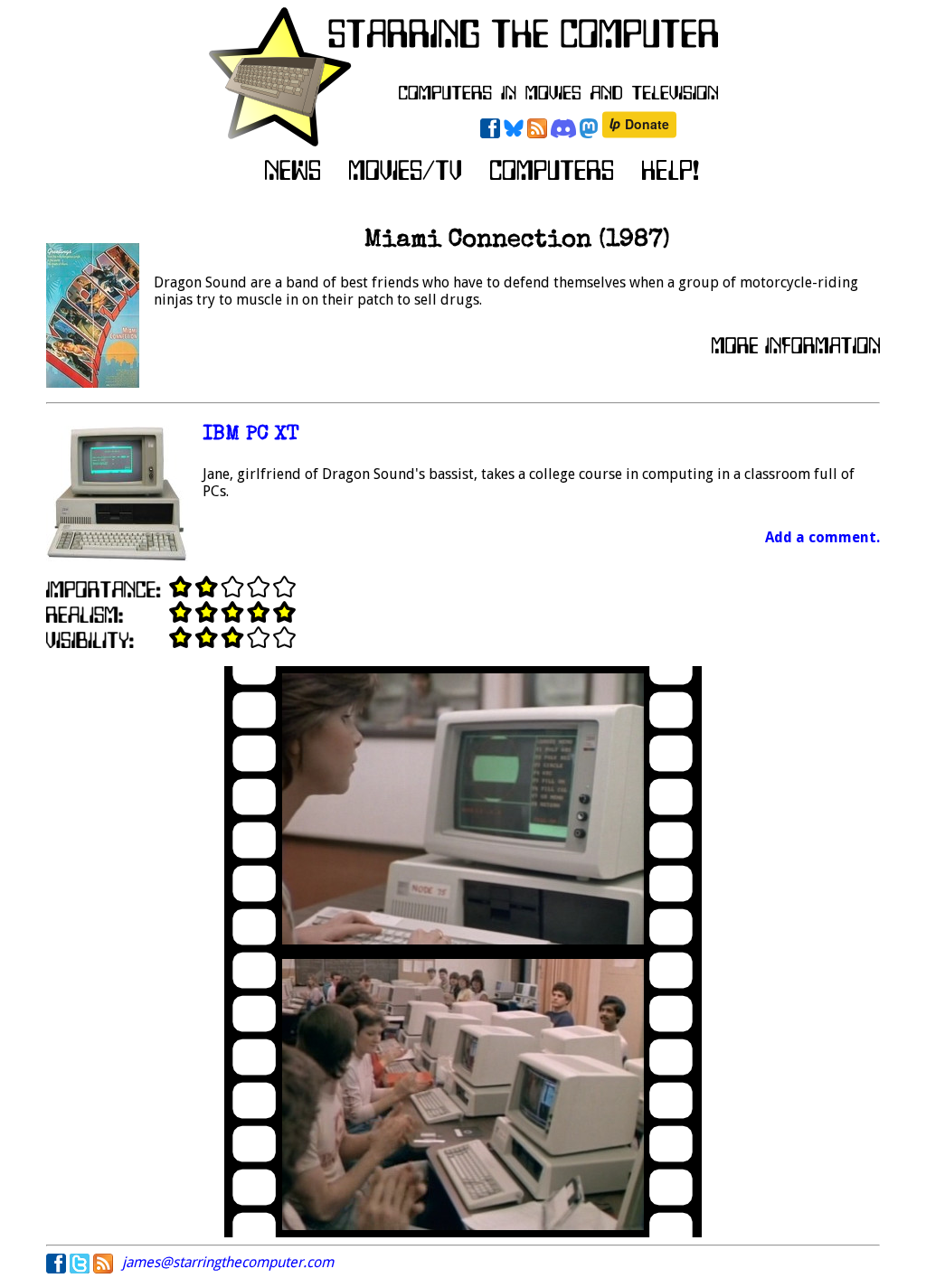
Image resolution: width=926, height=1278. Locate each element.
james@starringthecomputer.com (228, 1262)
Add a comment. (822, 537)
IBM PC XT (251, 435)
